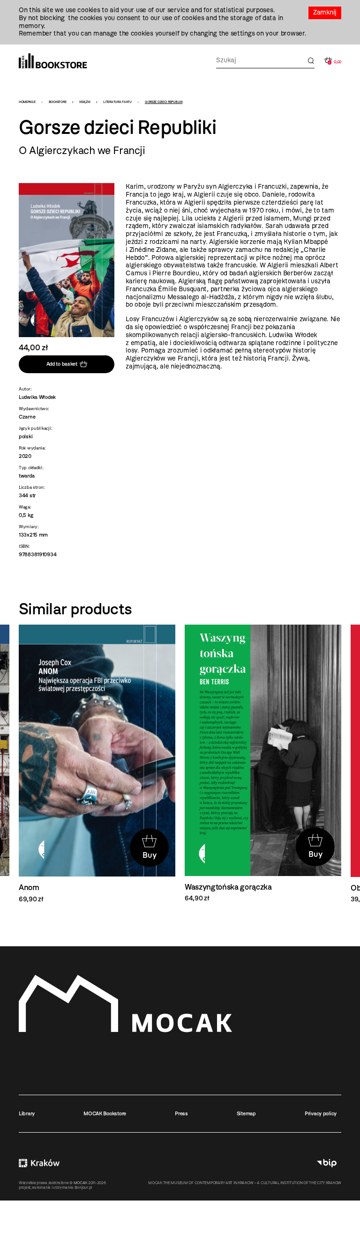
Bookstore (57, 102)
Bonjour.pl (83, 1187)
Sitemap (246, 1113)
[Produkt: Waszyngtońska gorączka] (263, 764)
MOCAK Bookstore (104, 1113)
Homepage (27, 102)
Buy (149, 855)
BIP (327, 1163)
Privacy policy (321, 1113)
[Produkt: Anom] (97, 764)
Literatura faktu (117, 102)
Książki (84, 102)
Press (181, 1113)
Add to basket (61, 364)
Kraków (39, 1163)
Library (27, 1113)
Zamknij (325, 12)
